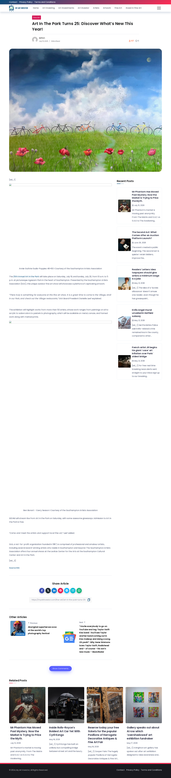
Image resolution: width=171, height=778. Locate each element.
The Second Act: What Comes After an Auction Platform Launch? (145, 235)
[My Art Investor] (18, 7)
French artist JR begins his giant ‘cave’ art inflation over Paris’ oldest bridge (144, 352)
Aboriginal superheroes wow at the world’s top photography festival (42, 630)
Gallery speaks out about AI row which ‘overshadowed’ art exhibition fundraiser (143, 733)
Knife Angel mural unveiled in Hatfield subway (142, 313)
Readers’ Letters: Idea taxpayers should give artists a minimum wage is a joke (145, 274)
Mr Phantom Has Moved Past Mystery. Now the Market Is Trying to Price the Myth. (145, 196)
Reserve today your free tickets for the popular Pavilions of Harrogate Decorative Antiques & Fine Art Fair (103, 735)
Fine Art (36, 17)
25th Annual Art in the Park (26, 276)
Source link (14, 567)
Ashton (42, 38)
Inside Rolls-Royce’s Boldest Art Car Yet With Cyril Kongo (64, 731)
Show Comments (60, 668)
